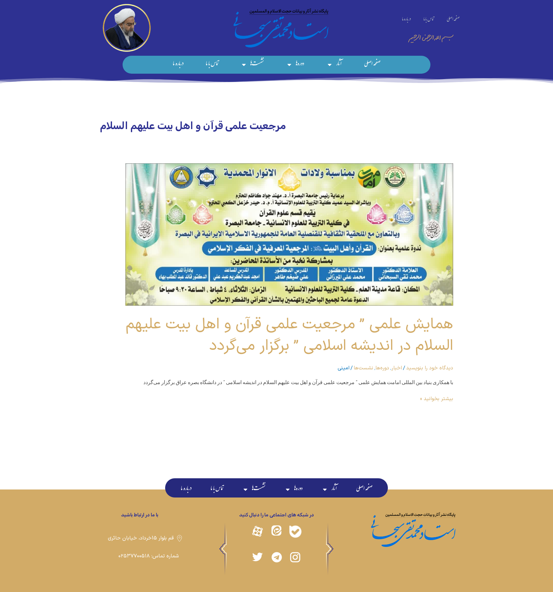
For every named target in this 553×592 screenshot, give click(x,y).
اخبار (396, 368)
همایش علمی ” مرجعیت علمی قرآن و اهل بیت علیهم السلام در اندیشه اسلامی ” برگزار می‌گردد (289, 335)
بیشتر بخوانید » (436, 399)
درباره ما (406, 20)
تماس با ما (428, 20)
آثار (339, 64)
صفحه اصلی (453, 20)
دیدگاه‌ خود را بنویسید (429, 368)
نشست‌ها (257, 64)
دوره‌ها (300, 64)
